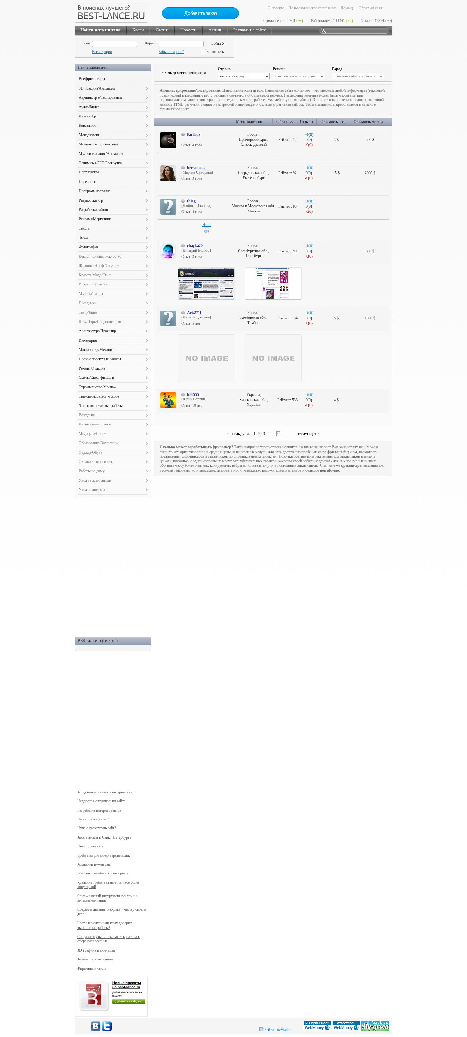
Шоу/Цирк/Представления (100, 321)
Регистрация (102, 52)
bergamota (196, 167)
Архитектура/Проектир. (98, 331)
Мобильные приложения (98, 144)
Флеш (83, 237)
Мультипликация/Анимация (101, 153)
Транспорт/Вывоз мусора (99, 396)
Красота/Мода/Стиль (95, 275)
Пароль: (151, 43)
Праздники (87, 303)
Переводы (87, 181)
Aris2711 (194, 313)
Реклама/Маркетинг (95, 219)
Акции (214, 30)
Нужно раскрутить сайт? (96, 828)
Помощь (347, 8)
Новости (188, 30)
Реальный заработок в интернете (103, 873)
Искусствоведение (93, 284)
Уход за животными (95, 480)
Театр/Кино (88, 312)
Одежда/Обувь (90, 452)
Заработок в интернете (95, 959)
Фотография (88, 247)
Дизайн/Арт (88, 116)
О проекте (276, 8)
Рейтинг (281, 121)
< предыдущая (239, 434)
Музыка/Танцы (91, 293)
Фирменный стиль (91, 968)
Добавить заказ (200, 13)
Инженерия (88, 340)
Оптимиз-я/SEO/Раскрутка (100, 163)
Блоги (138, 30)
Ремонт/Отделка (92, 368)
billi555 (193, 394)
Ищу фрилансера (90, 846)
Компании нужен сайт (94, 864)
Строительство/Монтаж (97, 387)
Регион (279, 69)
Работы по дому (92, 471)
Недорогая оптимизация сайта (101, 801)
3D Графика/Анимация (97, 88)
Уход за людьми (92, 489)
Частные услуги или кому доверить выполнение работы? (105, 925)
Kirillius (193, 134)
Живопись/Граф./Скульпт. (99, 266)
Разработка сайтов (93, 209)
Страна (224, 69)
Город (337, 69)
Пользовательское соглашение (312, 8)
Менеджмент (89, 135)
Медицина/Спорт (92, 434)
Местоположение (249, 121)
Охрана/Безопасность (95, 461)
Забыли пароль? (171, 52)
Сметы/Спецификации (96, 377)
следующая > (308, 434)
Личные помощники (95, 424)
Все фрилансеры (92, 79)
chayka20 (195, 246)
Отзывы (306, 121)
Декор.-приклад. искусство (100, 256)
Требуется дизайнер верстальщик (103, 855)
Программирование (94, 191)
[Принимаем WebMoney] (317, 1029)
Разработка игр (91, 200)
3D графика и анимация (96, 950)
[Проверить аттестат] (346, 1029)
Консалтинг (88, 125)
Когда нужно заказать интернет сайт (105, 792)
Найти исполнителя (100, 30)
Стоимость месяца (368, 121)
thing (191, 201)
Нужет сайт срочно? (93, 819)
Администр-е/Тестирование (100, 97)
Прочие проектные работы (100, 359)
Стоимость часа (333, 121)
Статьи (162, 30)
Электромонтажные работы (101, 406)
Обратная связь (371, 8)
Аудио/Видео (89, 107)
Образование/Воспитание (99, 443)
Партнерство (89, 172)
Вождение (87, 415)
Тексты (84, 228)
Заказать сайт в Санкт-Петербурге (104, 837)
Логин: (85, 43)
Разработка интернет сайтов (99, 810)
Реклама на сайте (249, 30)
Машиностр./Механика (97, 349)
